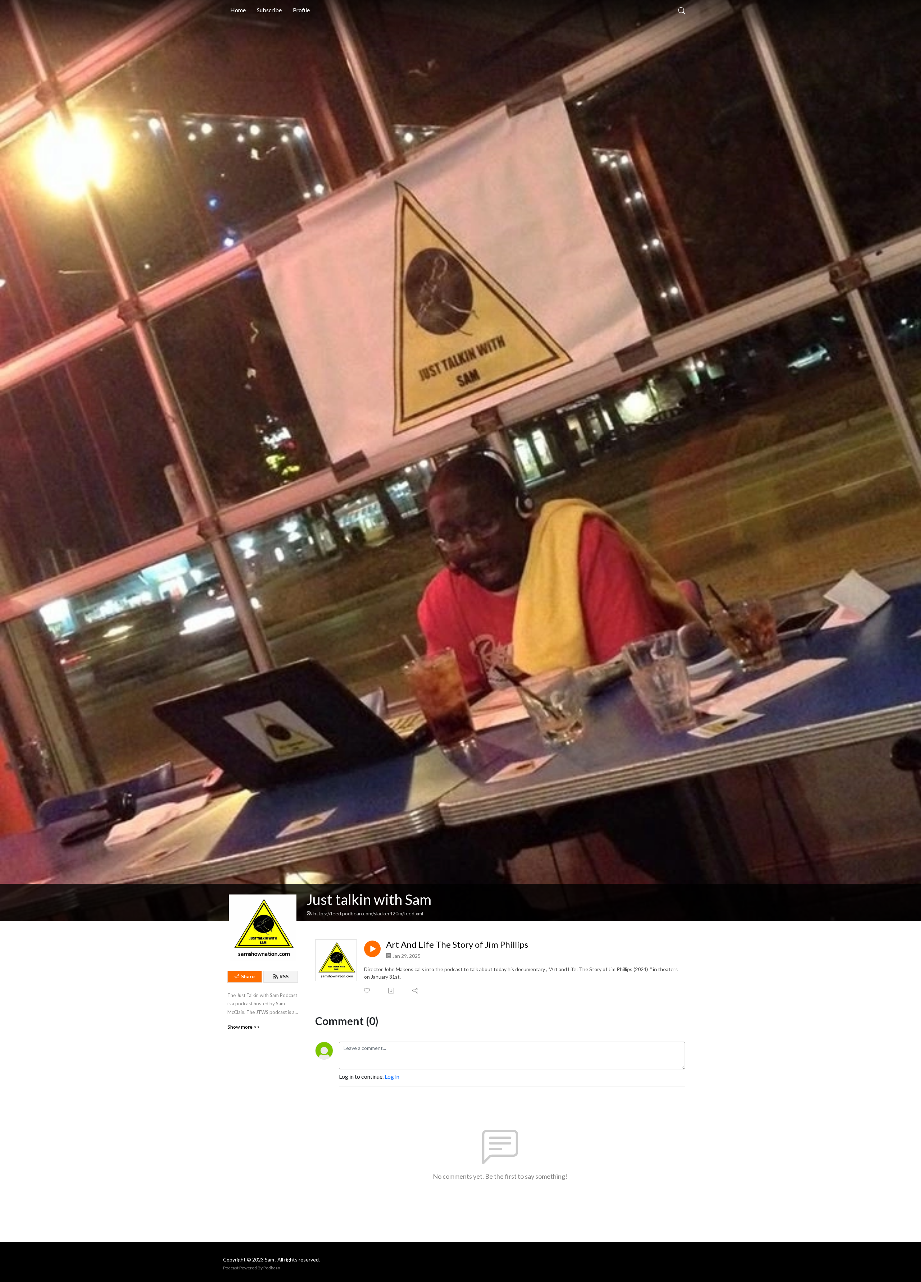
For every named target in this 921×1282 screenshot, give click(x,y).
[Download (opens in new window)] (391, 990)
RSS (284, 976)
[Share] (416, 990)
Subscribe (269, 9)
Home (238, 9)
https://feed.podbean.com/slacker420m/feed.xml (368, 913)
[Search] (681, 10)
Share (248, 976)
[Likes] (367, 991)
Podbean (271, 1267)
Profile (301, 9)
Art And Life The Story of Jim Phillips (457, 944)
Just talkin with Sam (369, 899)
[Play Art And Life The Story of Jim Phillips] (372, 949)
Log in (392, 1076)
